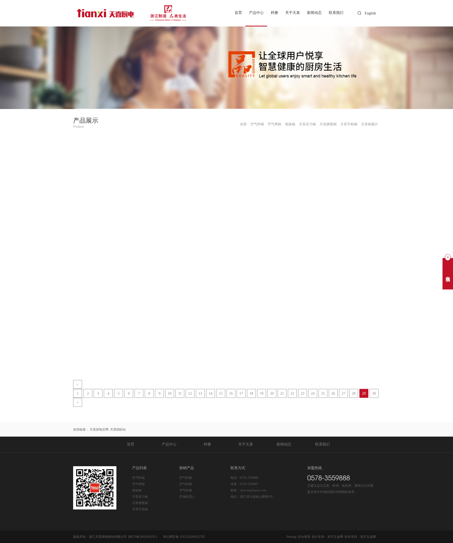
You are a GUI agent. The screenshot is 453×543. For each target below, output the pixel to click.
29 (364, 393)
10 (169, 393)
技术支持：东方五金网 (360, 537)
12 (190, 393)
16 (231, 393)
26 (333, 393)
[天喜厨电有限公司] (133, 13)
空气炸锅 (138, 478)
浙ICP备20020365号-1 (143, 537)
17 (241, 393)
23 (302, 393)
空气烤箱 (138, 484)
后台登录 (304, 537)
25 (323, 393)
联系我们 (336, 13)
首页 (238, 13)
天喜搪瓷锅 (140, 503)
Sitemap (291, 537)
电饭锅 (137, 490)
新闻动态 (314, 13)
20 (272, 393)
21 (282, 393)
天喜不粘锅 (140, 509)
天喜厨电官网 (99, 429)
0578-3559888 (249, 478)
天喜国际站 (118, 429)
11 (180, 393)
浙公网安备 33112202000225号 (184, 537)
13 (200, 393)
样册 (274, 13)
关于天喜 (292, 13)
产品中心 (256, 13)
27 (343, 393)
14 (210, 393)
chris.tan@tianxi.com (253, 490)
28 (353, 393)
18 (251, 393)
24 (313, 393)
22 (292, 393)
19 (261, 393)
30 (374, 393)
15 (221, 393)
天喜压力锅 (140, 496)
